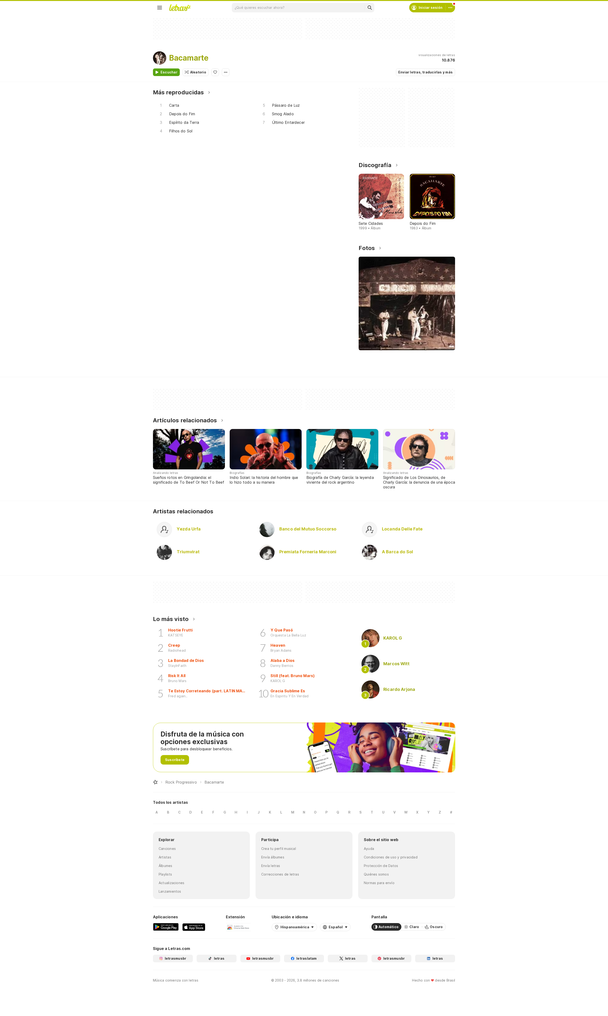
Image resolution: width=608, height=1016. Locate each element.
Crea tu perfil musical (278, 849)
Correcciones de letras (280, 874)
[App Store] (193, 927)
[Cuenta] (450, 7)
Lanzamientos (170, 891)
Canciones (167, 849)
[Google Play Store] (166, 927)
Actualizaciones (171, 883)
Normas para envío (379, 883)
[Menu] (159, 7)
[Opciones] (225, 72)
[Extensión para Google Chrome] (238, 927)
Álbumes (165, 866)
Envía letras (270, 866)
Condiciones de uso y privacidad (391, 857)
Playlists (165, 874)
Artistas (165, 857)
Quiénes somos (376, 874)
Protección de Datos (381, 866)
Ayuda (369, 849)
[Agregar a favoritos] (215, 72)
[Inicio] (155, 782)
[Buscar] (369, 7)
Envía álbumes (272, 857)
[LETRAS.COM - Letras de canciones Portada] (179, 7)
